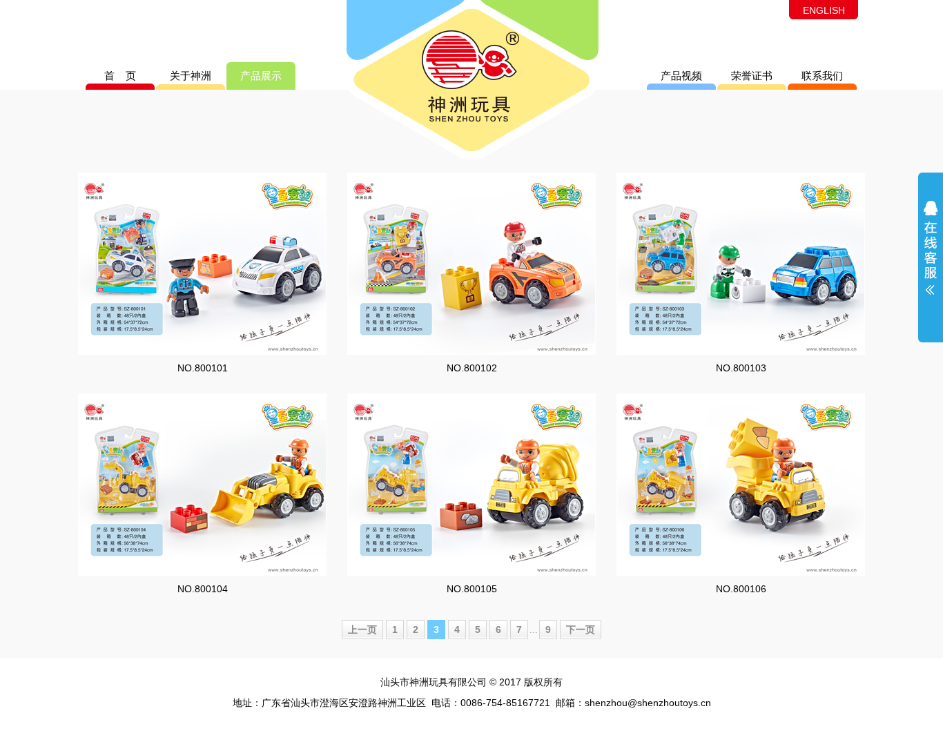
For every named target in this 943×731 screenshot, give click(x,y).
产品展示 (261, 75)
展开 (930, 257)
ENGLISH (824, 10)
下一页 (580, 629)
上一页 (362, 629)
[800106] (740, 484)
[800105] (471, 484)
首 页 (120, 75)
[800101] (202, 264)
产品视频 (681, 75)
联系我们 (822, 75)
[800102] (471, 264)
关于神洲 (190, 75)
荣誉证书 (751, 75)
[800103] (740, 264)
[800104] (202, 484)
